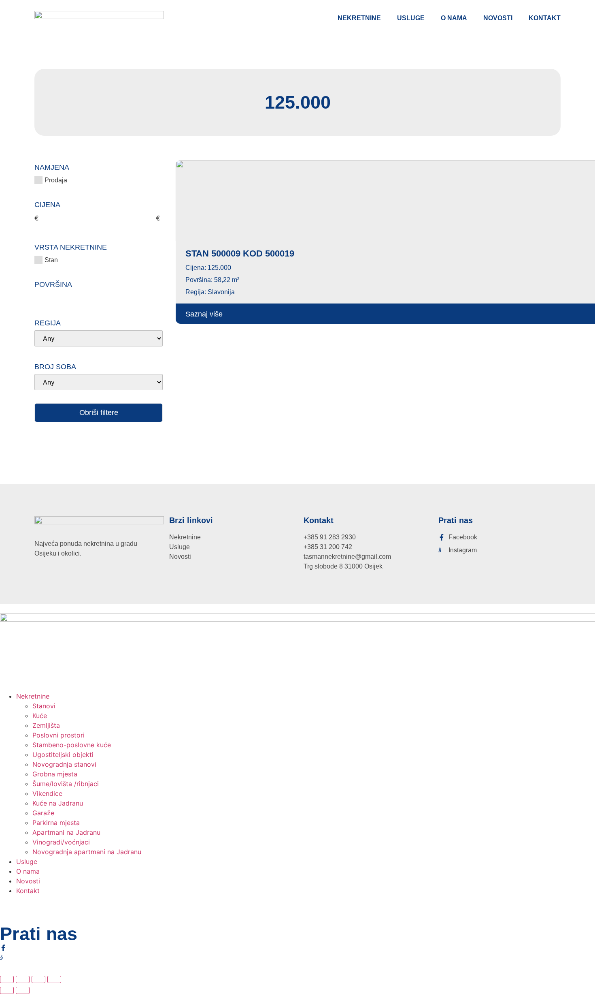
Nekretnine (359, 18)
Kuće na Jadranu (57, 803)
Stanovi (43, 706)
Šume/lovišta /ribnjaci (65, 784)
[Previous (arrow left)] (7, 990)
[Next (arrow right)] (23, 990)
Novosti (497, 18)
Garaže (43, 813)
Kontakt (545, 18)
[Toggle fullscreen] (23, 979)
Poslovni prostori (58, 735)
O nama (454, 18)
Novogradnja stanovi (64, 764)
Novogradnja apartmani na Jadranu (86, 852)
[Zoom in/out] (7, 979)
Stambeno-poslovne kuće (71, 745)
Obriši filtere (98, 412)
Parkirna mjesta (56, 823)
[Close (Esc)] (54, 979)
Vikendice (47, 793)
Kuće (39, 716)
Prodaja (56, 179)
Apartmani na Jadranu (66, 832)
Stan (51, 259)
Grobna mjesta (54, 774)
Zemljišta (46, 725)
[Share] (38, 979)
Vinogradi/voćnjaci (61, 842)
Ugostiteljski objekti (63, 754)
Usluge (411, 18)
